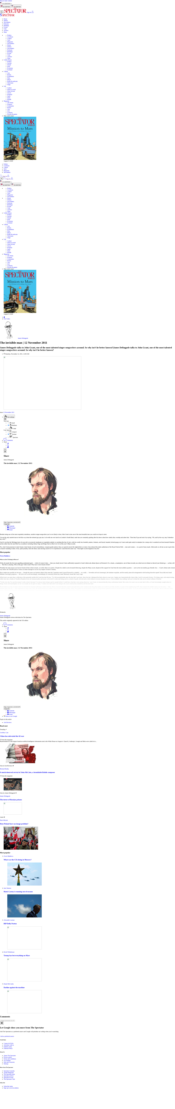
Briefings (6, 25)
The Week (10, 102)
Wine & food (11, 91)
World (9, 65)
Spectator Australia (9, 1071)
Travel (9, 93)
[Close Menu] (1, 178)
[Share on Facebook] (8, 444)
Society (9, 63)
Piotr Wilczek (4, 820)
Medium (14, 425)
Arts (8, 73)
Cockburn (10, 37)
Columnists (10, 106)
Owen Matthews (5, 556)
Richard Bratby (4, 769)
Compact (14, 432)
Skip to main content (6, 1)
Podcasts (6, 24)
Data (8, 66)
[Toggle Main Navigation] (2, 11)
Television (10, 83)
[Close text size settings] (5, 419)
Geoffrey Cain (4, 732)
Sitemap (6, 1064)
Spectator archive (9, 1076)
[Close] (2, 1023)
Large (14, 428)
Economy (10, 68)
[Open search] (1, 176)
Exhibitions (10, 76)
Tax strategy (7, 1060)
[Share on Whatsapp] (8, 447)
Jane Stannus (7, 888)
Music (9, 79)
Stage (8, 84)
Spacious (15, 437)
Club (5, 29)
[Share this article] (5, 449)
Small (13, 423)
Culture (9, 38)
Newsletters (7, 22)
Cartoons (9, 112)
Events (6, 27)
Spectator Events (8, 1077)
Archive (6, 30)
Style (8, 98)
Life (5, 86)
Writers (6, 20)
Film (8, 78)
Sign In (29, 12)
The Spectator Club (9, 1079)
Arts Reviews (7, 722)
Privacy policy (8, 1057)
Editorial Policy (8, 1048)
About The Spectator (10, 1055)
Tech (8, 40)
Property (9, 94)
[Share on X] (8, 445)
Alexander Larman (9, 920)
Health (9, 99)
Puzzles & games (12, 114)
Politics (9, 35)
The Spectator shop (9, 1074)
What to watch (11, 89)
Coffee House (8, 60)
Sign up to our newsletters (11, 1088)
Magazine (10, 42)
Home (5, 19)
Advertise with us (9, 1045)
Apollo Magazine (9, 1072)
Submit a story (8, 1046)
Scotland (9, 70)
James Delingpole (5, 615)
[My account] (32, 12)
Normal (14, 434)
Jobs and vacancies (9, 1062)
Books (9, 74)
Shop (5, 32)
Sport (8, 96)
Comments (9, 440)
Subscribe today (8, 1086)
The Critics (7, 319)
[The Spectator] (15, 12)
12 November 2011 (8, 412)
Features (9, 104)
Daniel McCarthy (9, 984)
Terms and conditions (10, 1059)
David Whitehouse (9, 952)
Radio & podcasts (12, 81)
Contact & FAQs (8, 1043)
